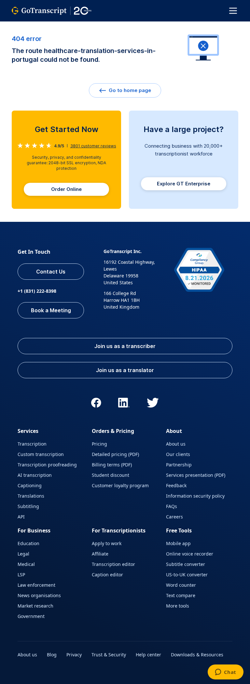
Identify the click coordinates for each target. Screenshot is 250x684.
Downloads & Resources (197, 654)
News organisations (39, 595)
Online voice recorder (189, 554)
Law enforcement (36, 585)
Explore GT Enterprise (183, 184)
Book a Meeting (51, 310)
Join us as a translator (125, 370)
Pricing (99, 444)
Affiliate (100, 554)
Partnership (179, 465)
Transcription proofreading (47, 465)
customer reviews (93, 145)
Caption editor (107, 574)
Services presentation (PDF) (195, 475)
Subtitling (28, 506)
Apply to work (106, 543)
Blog (52, 654)
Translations (31, 496)
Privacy (74, 654)
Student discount (110, 475)
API (21, 517)
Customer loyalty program (120, 485)
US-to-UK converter (187, 574)
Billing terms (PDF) (112, 465)
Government (31, 616)
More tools (177, 606)
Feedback (176, 485)
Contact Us (50, 271)
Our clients (178, 454)
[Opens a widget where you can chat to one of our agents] (225, 672)
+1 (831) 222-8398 (37, 291)
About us (176, 444)
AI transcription (35, 475)
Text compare (180, 595)
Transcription (32, 444)
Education (28, 543)
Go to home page (129, 90)
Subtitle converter (185, 564)
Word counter (181, 585)
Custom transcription (41, 454)
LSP (21, 574)
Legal (23, 554)
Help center (148, 654)
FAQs (171, 506)
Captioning (30, 485)
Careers (174, 517)
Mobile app (178, 543)
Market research (35, 606)
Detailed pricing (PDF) (115, 454)
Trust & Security (108, 654)
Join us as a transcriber (125, 346)
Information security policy (195, 496)
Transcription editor (113, 564)
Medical (26, 564)
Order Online (66, 189)
